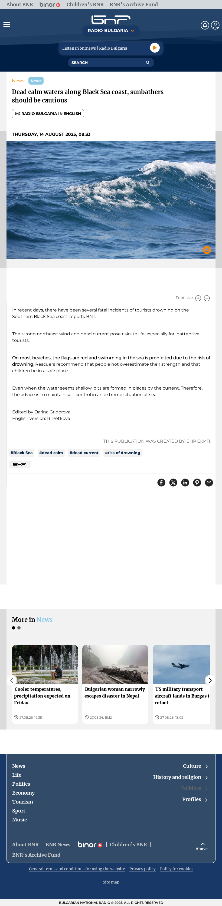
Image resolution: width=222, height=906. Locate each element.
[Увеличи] (198, 298)
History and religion (177, 777)
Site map (111, 882)
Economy (23, 793)
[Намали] (207, 298)
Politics (21, 784)
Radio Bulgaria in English (51, 113)
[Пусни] (155, 48)
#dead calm (51, 452)
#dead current (84, 452)
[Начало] (111, 19)
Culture (192, 766)
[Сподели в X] (173, 482)
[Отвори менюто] (6, 24)
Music (19, 820)
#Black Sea (22, 452)
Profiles (191, 799)
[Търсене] (147, 62)
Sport (18, 811)
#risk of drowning (122, 452)
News (18, 80)
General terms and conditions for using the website (77, 868)
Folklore (191, 788)
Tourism (22, 802)
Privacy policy (142, 868)
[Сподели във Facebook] (161, 482)
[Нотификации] (205, 25)
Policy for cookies (176, 868)
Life (16, 775)
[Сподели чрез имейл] (209, 482)
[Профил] (215, 25)
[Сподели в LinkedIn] (185, 482)
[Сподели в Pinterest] (197, 482)
